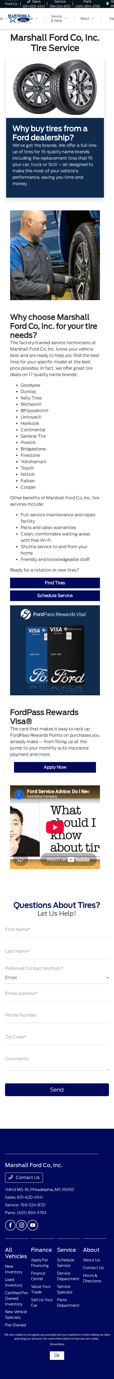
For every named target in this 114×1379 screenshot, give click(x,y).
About (91, 1250)
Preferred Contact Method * (34, 968)
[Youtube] (32, 1225)
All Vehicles (16, 1253)
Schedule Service (55, 595)
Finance (41, 1250)
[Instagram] (21, 1225)
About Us (91, 1260)
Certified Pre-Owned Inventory (17, 1298)
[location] (107, 4)
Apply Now (55, 767)
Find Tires (55, 582)
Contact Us (27, 1177)
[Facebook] (10, 1225)
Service (66, 1250)
